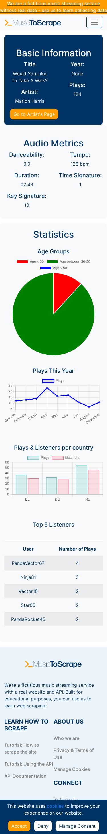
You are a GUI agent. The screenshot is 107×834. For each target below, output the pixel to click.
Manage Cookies (72, 769)
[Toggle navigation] (94, 22)
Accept (19, 826)
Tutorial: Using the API (28, 764)
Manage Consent (77, 826)
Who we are (66, 738)
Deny (43, 826)
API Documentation (25, 776)
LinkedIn (68, 799)
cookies (55, 806)
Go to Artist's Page (34, 114)
